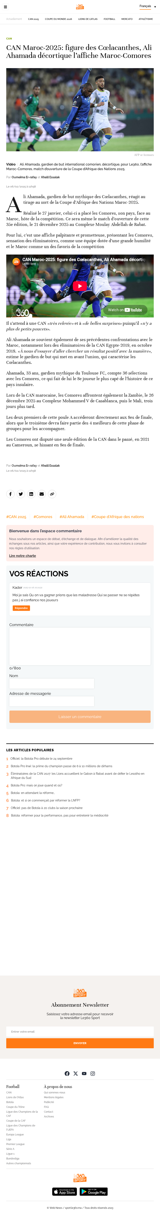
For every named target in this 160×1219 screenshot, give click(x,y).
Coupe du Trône (15, 1107)
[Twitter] (75, 1073)
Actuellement (14, 19)
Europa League (15, 1134)
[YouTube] (84, 1073)
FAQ (46, 1107)
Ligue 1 (10, 1153)
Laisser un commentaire (80, 717)
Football (109, 19)
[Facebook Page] (67, 1073)
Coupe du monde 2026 (58, 19)
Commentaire (21, 625)
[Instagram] (92, 1073)
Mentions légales (54, 1097)
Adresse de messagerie (30, 693)
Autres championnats (18, 1163)
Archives (49, 1116)
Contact (48, 1111)
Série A (10, 1149)
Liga (8, 1139)
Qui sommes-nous (54, 1092)
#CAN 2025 (16, 517)
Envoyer (80, 1043)
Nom (13, 676)
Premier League (15, 1144)
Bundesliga (12, 1158)
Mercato (126, 19)
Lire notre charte (22, 556)
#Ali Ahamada (72, 517)
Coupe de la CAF (16, 1120)
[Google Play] (93, 1191)
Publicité (49, 1102)
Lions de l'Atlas (88, 19)
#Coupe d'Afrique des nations (117, 517)
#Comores (43, 517)
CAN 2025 (33, 19)
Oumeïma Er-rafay (24, 177)
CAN (9, 38)
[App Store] (64, 1191)
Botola (10, 1102)
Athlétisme (146, 19)
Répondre (21, 608)
